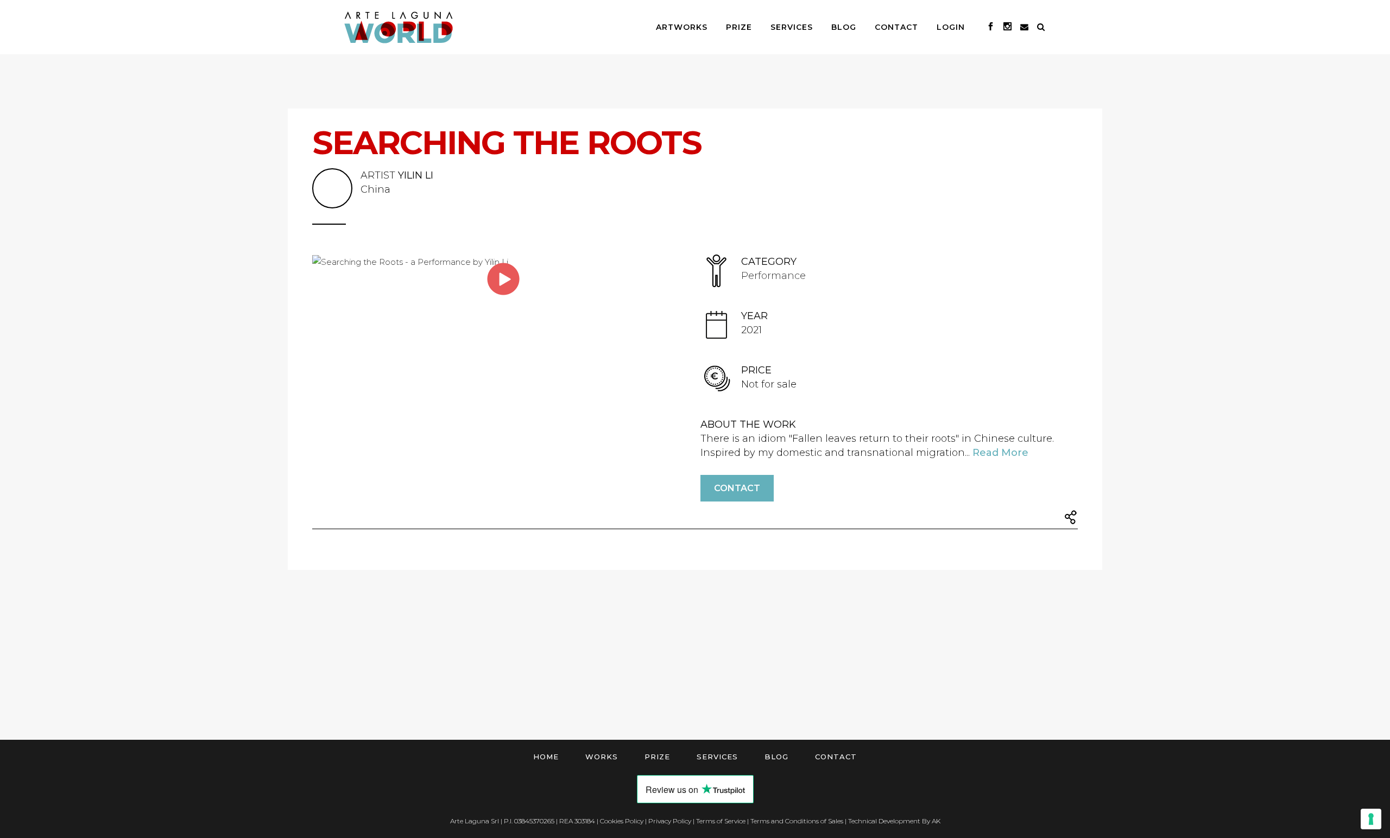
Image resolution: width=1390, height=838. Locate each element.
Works (601, 756)
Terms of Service (720, 821)
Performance (773, 276)
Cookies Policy (621, 821)
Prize (657, 756)
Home (546, 756)
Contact (737, 488)
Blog (776, 756)
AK (936, 821)
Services (717, 756)
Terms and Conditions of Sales (796, 821)
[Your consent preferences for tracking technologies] (1371, 819)
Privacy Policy (669, 821)
